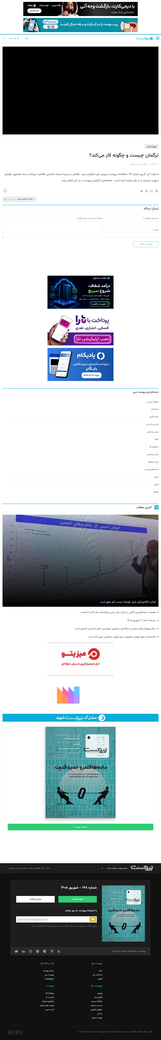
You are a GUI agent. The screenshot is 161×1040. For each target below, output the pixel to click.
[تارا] (80, 328)
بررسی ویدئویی (152, 431)
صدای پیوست (48, 970)
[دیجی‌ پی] (80, 9)
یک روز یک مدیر (152, 424)
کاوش (156, 477)
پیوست (127, 1031)
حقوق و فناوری (96, 1009)
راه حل (99, 1013)
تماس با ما (50, 997)
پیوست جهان (97, 1017)
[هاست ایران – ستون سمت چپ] (80, 292)
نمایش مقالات (35, 899)
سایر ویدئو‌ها (153, 461)
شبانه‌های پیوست (151, 469)
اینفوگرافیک (49, 978)
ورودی (99, 993)
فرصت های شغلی (47, 1005)
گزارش (145, 164)
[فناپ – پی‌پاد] (80, 364)
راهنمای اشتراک (48, 1001)
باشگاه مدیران (152, 401)
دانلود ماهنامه (77, 899)
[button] (157, 38)
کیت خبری (49, 1009)
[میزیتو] (80, 659)
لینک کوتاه (12, 199)
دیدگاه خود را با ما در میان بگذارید (90, 218)
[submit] (92, 919)
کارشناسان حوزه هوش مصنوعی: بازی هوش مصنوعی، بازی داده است (121, 637)
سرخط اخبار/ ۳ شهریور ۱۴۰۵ (141, 620)
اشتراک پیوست (80, 827)
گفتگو (156, 492)
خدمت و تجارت (96, 1005)
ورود (26, 38)
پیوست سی (151, 146)
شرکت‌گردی (154, 416)
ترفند (156, 439)
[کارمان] (80, 694)
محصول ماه (153, 446)
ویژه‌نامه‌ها (49, 993)
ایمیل (156, 229)
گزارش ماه (98, 997)
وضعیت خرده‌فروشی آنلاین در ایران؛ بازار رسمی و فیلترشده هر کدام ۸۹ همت (117, 612)
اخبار (100, 970)
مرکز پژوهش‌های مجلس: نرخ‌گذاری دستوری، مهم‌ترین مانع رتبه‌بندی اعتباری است (115, 629)
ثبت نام (13, 38)
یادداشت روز (97, 974)
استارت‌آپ (154, 409)
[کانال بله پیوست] (80, 25)
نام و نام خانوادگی (151, 218)
